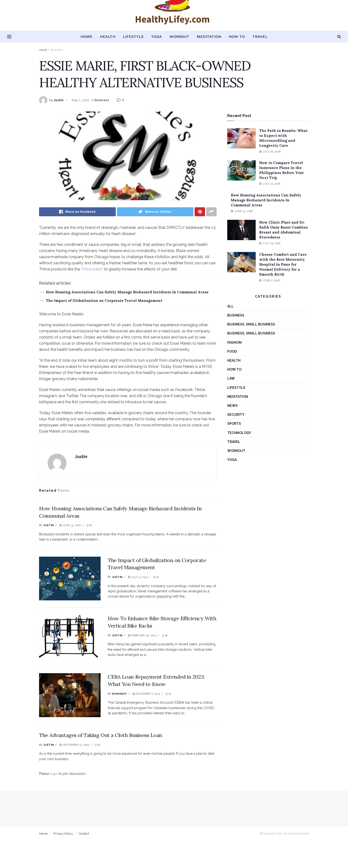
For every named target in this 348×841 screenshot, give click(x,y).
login (54, 774)
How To (237, 36)
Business (57, 50)
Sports (234, 423)
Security (236, 414)
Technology (239, 433)
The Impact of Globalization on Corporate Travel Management (104, 300)
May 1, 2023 (80, 100)
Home (86, 36)
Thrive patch (92, 269)
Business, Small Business (251, 324)
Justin (59, 100)
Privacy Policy (63, 833)
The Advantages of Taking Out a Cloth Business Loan (100, 735)
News (232, 405)
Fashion (234, 342)
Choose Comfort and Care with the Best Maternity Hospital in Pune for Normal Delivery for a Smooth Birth (283, 264)
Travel (260, 36)
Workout (179, 36)
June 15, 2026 (71, 525)
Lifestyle (133, 36)
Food (232, 351)
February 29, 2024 (143, 635)
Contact (84, 833)
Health (107, 36)
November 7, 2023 (147, 693)
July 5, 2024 (138, 577)
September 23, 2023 (75, 744)
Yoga (156, 36)
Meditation (209, 36)
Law (231, 378)
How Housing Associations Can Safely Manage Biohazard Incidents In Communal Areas (127, 292)
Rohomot (119, 693)
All (230, 306)
